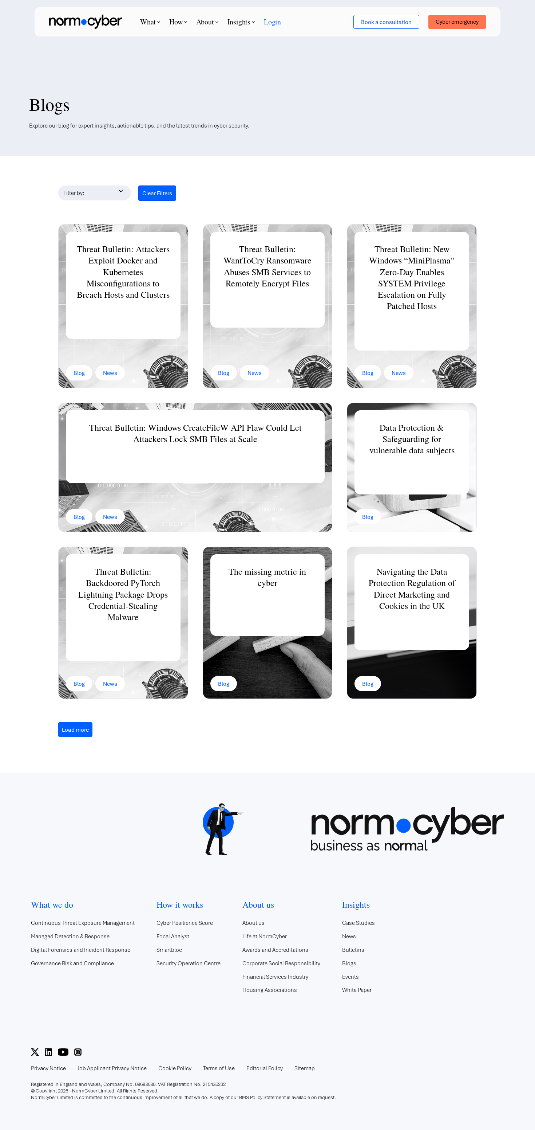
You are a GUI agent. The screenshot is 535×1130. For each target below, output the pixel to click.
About (205, 22)
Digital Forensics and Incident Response (80, 949)
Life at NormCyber (264, 936)
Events (350, 976)
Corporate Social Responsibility (281, 963)
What (148, 22)
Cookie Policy (174, 1068)
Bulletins (353, 949)
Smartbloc (169, 949)
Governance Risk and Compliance (72, 963)
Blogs (349, 963)
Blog (79, 372)
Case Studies (358, 922)
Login (272, 22)
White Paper (357, 989)
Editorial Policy (264, 1068)
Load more (75, 729)
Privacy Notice (48, 1068)
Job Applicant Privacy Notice (112, 1068)
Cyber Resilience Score (184, 922)
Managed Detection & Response (70, 936)
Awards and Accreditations (275, 949)
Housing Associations (269, 989)
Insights (238, 22)
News (110, 372)
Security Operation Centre (188, 963)
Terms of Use (219, 1068)
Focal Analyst (172, 936)
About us (253, 922)
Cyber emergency (457, 21)
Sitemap (304, 1068)
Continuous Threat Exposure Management (83, 922)
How (175, 22)
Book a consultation (386, 22)
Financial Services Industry (275, 976)
